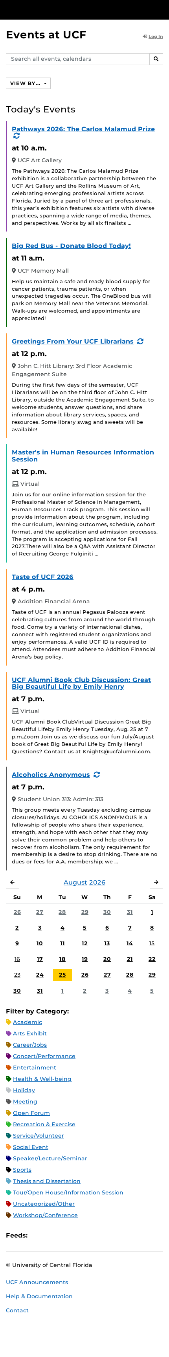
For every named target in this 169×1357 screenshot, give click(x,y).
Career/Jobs (30, 1044)
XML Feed (77, 1235)
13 (107, 943)
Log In (156, 36)
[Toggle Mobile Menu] (161, 9)
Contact (17, 1310)
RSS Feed (64, 1235)
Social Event (30, 1147)
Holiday (24, 1090)
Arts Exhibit (30, 1033)
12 (85, 943)
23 (17, 974)
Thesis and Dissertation (47, 1181)
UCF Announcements (37, 1282)
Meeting (25, 1101)
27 (39, 912)
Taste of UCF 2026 (42, 577)
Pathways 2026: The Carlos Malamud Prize (83, 129)
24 (40, 974)
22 (152, 959)
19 (85, 959)
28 (62, 912)
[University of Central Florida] (60, 10)
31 (130, 912)
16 (17, 959)
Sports (22, 1169)
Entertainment (34, 1067)
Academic (27, 1022)
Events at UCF (46, 34)
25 (62, 974)
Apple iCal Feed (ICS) (37, 1235)
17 (40, 959)
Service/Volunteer (38, 1135)
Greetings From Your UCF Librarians (73, 341)
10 (40, 943)
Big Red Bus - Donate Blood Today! (71, 246)
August (75, 882)
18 (62, 959)
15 (151, 943)
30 (107, 912)
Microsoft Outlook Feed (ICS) (51, 1235)
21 (130, 959)
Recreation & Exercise (44, 1124)
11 (62, 943)
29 (84, 912)
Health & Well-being (42, 1078)
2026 (97, 882)
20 (107, 959)
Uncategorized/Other (44, 1203)
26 (17, 912)
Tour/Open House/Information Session (68, 1192)
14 (130, 943)
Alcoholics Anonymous (51, 774)
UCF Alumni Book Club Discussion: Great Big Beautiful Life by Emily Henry (81, 683)
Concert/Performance (44, 1056)
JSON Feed (91, 1235)
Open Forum (31, 1112)
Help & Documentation (39, 1296)
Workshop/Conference (45, 1215)
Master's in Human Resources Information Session (83, 456)
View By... (26, 83)
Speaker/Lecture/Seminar (50, 1158)
